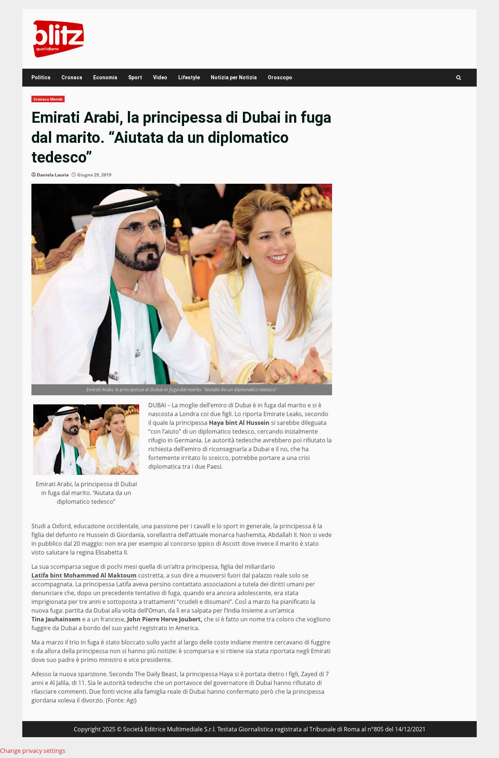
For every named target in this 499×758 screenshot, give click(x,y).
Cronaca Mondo (48, 99)
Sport (135, 77)
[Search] (458, 78)
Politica (40, 77)
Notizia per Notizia (234, 77)
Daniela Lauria (53, 175)
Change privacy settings (32, 751)
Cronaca (71, 77)
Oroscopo (280, 77)
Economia (105, 77)
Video (160, 77)
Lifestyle (189, 77)
